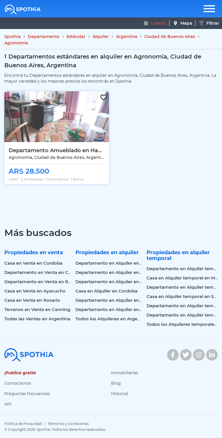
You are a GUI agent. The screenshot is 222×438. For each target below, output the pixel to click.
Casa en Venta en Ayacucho (35, 291)
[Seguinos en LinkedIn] (212, 355)
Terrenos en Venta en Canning (37, 309)
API (7, 404)
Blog (116, 383)
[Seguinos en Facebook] (173, 355)
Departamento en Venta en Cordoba (44, 272)
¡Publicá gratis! (20, 372)
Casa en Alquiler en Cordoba (106, 291)
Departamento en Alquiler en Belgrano (117, 309)
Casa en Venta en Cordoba (33, 263)
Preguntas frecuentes (27, 393)
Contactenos (17, 383)
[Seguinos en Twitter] (186, 355)
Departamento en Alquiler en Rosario (116, 281)
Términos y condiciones (68, 423)
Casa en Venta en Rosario (32, 300)
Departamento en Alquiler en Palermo (117, 272)
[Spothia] (23, 9)
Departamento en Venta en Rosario (43, 281)
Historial (119, 393)
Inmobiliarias (124, 372)
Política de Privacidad (23, 423)
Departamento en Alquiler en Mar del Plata (122, 300)
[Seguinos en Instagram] (199, 355)
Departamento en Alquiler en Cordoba (117, 263)
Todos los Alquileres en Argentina (112, 318)
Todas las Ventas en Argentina (37, 318)
